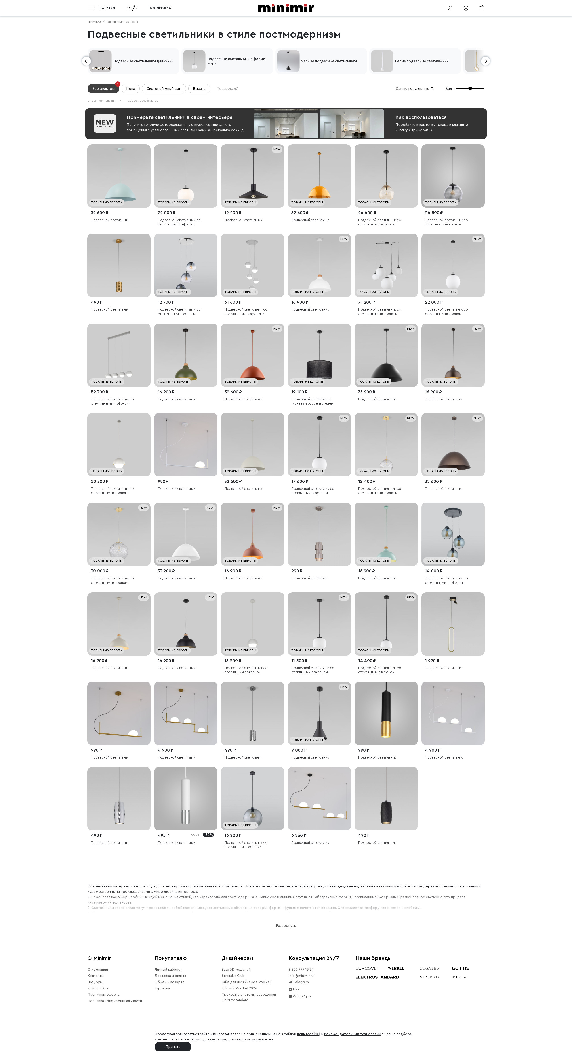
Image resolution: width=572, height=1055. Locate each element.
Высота (199, 88)
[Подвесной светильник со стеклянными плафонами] (185, 265)
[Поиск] (450, 8)
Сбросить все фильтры (143, 100)
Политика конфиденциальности (115, 1001)
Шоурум (95, 982)
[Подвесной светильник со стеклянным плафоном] (185, 176)
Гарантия (162, 988)
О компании (98, 969)
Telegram (300, 982)
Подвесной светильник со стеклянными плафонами (179, 311)
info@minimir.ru (301, 976)
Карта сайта (98, 988)
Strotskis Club (233, 976)
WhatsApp (301, 996)
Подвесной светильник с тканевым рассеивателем (312, 401)
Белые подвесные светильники (421, 61)
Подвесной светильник (110, 220)
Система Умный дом (164, 88)
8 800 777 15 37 (301, 969)
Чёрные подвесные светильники (329, 61)
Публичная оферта (104, 994)
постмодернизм (109, 100)
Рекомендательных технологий (352, 1034)
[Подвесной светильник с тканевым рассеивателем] (319, 355)
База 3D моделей (236, 969)
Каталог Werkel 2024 (239, 988)
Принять (173, 1047)
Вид (449, 88)
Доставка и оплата (170, 976)
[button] (86, 61)
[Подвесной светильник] (119, 176)
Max (295, 989)
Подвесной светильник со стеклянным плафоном (179, 222)
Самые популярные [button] (415, 88)
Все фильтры (105, 87)
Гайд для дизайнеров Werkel (246, 982)
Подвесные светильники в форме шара (236, 61)
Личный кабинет (168, 969)
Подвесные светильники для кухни (143, 61)
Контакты (96, 976)
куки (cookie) (308, 1034)
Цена (130, 88)
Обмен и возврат (169, 982)
